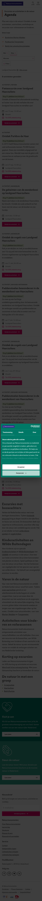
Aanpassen (20, 473)
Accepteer (21, 467)
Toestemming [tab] (7, 432)
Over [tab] (34, 432)
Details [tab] (21, 432)
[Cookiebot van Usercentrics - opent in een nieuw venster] (31, 426)
